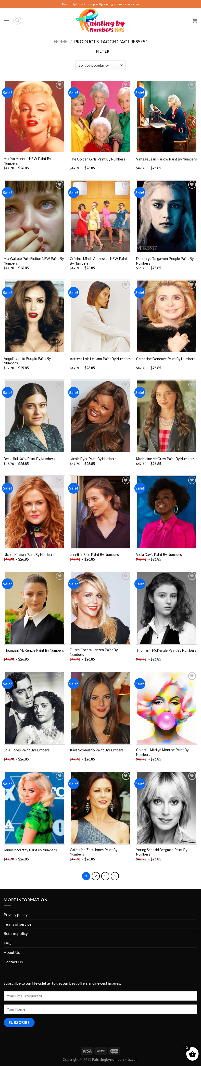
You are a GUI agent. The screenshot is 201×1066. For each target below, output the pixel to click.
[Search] (17, 21)
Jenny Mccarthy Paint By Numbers (30, 850)
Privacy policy (15, 914)
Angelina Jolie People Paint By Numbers (27, 360)
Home (61, 41)
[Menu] (7, 20)
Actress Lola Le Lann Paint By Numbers (100, 359)
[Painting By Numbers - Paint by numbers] (100, 20)
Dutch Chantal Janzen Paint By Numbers (94, 652)
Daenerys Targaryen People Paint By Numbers (165, 261)
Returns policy (16, 933)
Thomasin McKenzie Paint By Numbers (34, 650)
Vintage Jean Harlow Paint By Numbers (166, 159)
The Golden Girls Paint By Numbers (97, 159)
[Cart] (194, 20)
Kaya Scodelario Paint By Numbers (97, 750)
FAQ (8, 943)
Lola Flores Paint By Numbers (27, 750)
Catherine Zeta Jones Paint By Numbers (93, 852)
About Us (12, 952)
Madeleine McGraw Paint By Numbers (165, 459)
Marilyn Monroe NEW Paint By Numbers (27, 161)
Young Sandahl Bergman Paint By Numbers (161, 852)
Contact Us (13, 961)
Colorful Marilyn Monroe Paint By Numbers (162, 752)
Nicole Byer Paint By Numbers (93, 459)
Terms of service (17, 924)
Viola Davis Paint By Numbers (159, 554)
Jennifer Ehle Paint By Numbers (94, 554)
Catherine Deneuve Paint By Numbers (165, 359)
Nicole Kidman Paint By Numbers (29, 554)
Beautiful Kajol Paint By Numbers (29, 459)
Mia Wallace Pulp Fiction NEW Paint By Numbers (34, 261)
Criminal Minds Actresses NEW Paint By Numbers (98, 261)
